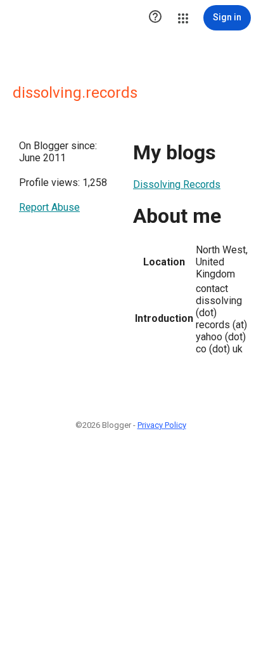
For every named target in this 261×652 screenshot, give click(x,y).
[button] (155, 18)
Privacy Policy (161, 425)
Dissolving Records (176, 184)
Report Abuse (49, 207)
